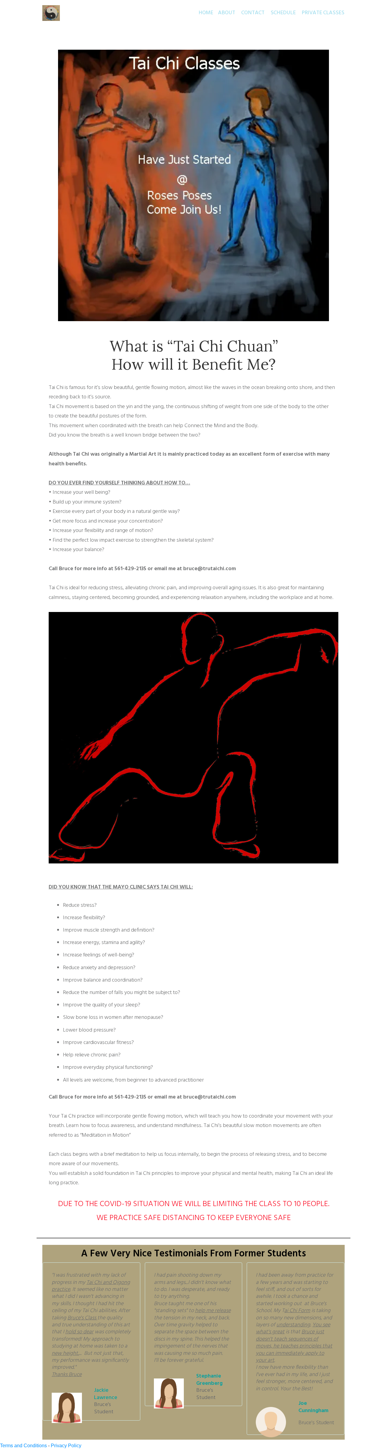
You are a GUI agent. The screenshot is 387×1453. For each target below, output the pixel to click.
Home (206, 12)
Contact (253, 12)
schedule (283, 12)
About (226, 12)
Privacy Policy (66, 1445)
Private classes (323, 12)
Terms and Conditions (23, 1445)
